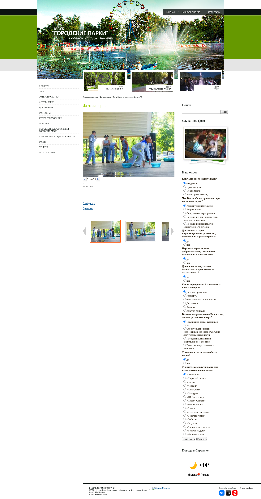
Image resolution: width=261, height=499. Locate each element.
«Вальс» (190, 408)
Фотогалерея (46, 102)
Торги (42, 142)
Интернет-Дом (246, 488)
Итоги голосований (50, 118)
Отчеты (43, 147)
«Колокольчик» (194, 404)
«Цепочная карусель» (198, 411)
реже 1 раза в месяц (197, 194)
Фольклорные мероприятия (201, 299)
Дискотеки (192, 303)
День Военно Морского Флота (126, 97)
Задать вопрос (47, 152)
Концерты (191, 295)
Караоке (190, 307)
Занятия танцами (195, 310)
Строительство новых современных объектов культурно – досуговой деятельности (202, 331)
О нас (42, 91)
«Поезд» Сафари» (196, 400)
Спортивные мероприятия (200, 213)
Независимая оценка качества (57, 136)
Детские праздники (196, 292)
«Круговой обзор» (196, 378)
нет (188, 244)
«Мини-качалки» (195, 434)
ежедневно (192, 183)
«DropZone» (193, 374)
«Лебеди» (191, 385)
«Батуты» (191, 423)
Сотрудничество (48, 97)
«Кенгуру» (192, 393)
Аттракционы (193, 209)
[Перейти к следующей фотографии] (98, 179)
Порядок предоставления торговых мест (54, 130)
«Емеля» (191, 381)
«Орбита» (191, 419)
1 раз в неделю (194, 187)
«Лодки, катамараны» (198, 427)
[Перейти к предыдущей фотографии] (85, 179)
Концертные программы (199, 205)
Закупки (44, 123)
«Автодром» (193, 389)
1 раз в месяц (193, 190)
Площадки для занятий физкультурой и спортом (197, 340)
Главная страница (90, 97)
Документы (46, 107)
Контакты (45, 113)
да (187, 241)
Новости (44, 86)
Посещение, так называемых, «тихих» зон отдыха (200, 218)
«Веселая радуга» (196, 430)
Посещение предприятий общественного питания (198, 225)
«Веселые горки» (195, 415)
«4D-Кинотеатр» (195, 397)
